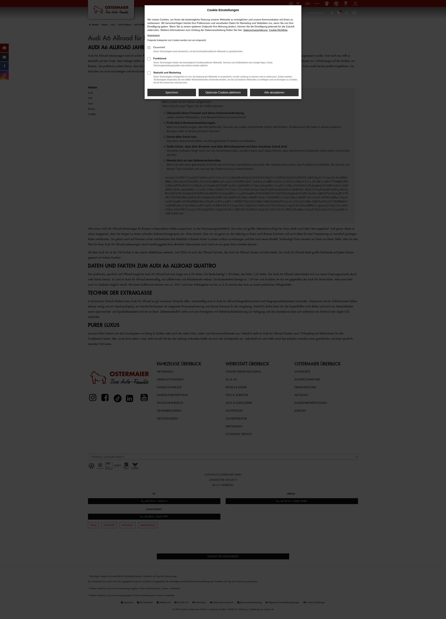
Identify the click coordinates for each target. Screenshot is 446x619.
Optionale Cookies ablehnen (223, 92)
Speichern (171, 92)
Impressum (153, 35)
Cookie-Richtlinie (278, 30)
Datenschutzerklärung (255, 30)
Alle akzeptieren (274, 92)
